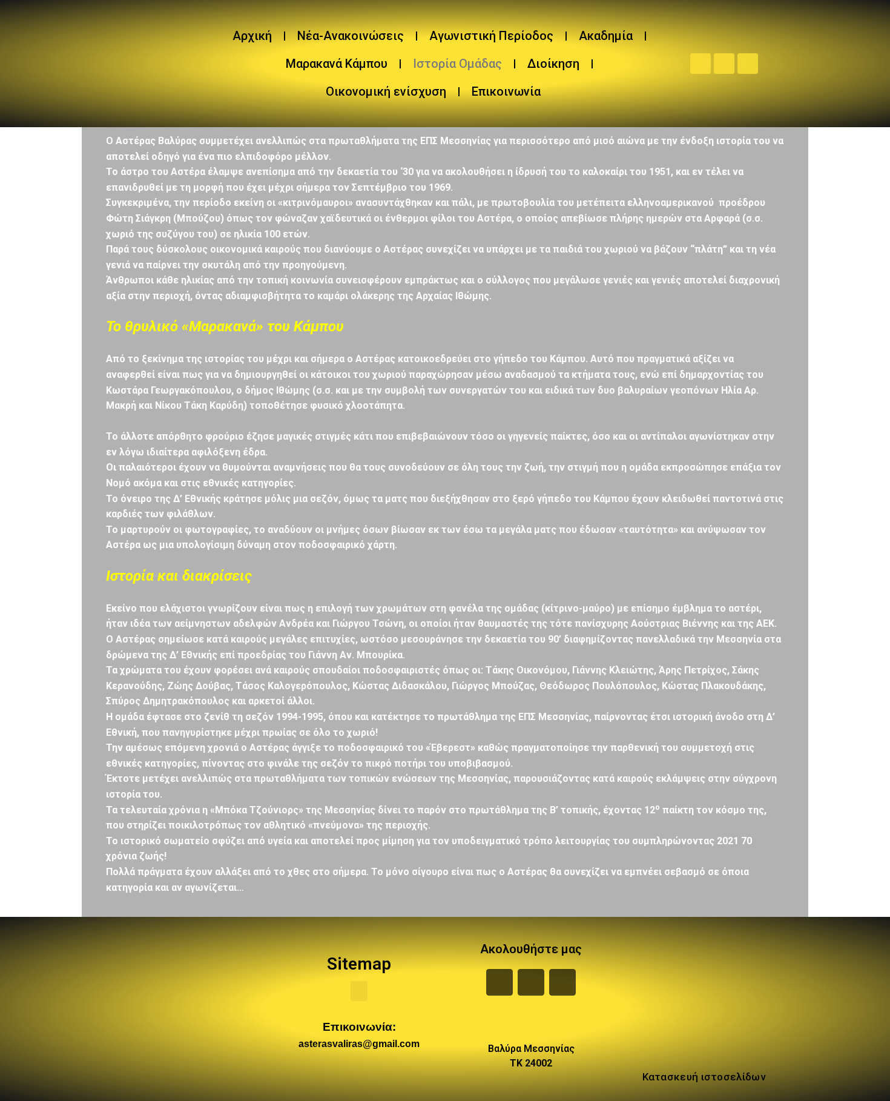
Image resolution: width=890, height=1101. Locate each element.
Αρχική (252, 35)
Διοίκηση (553, 63)
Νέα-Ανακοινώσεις (350, 35)
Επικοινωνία (506, 91)
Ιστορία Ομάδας (457, 63)
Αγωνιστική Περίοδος (491, 35)
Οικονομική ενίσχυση (386, 91)
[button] (359, 991)
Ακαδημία (606, 35)
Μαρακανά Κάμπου (336, 63)
